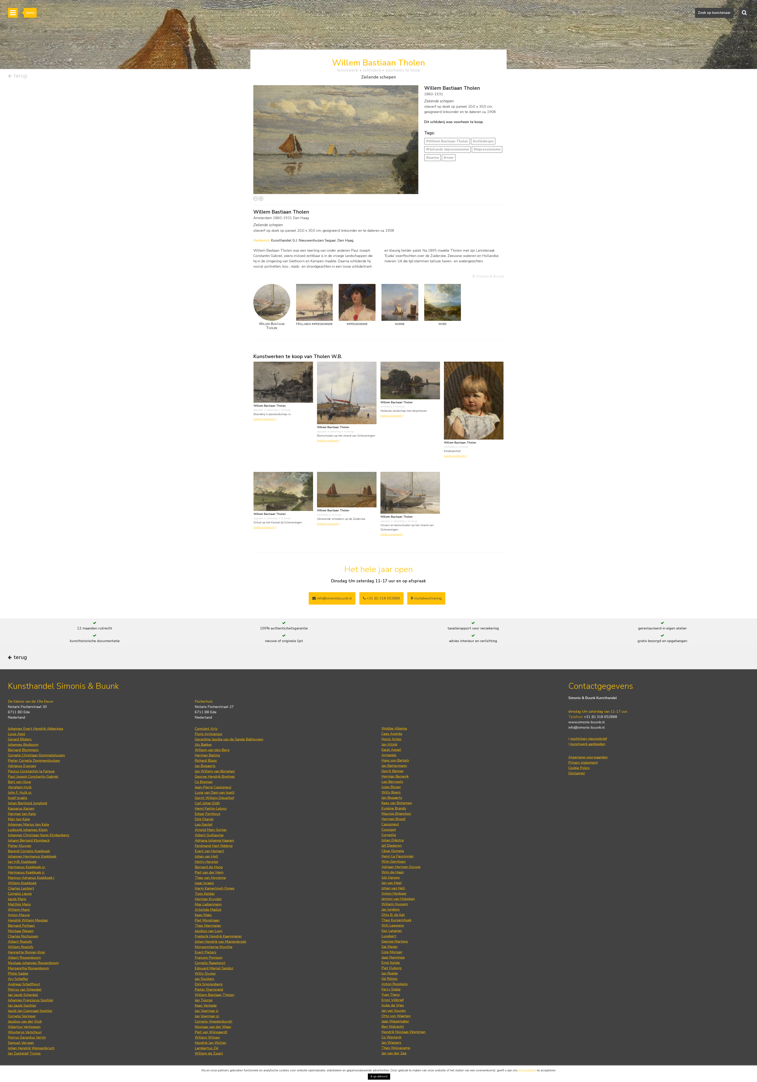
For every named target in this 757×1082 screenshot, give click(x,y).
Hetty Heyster (206, 861)
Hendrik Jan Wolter (210, 1042)
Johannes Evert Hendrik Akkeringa (35, 728)
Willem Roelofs (20, 947)
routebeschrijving (427, 598)
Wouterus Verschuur (25, 1032)
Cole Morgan (391, 952)
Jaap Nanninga (393, 957)
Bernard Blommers (23, 750)
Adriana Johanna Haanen (214, 840)
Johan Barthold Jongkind (27, 803)
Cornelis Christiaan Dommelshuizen (36, 755)
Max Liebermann (208, 904)
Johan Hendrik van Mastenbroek (220, 941)
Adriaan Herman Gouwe (400, 866)
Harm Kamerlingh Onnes (214, 888)
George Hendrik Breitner (215, 776)
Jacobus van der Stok (25, 1021)
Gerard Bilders (20, 739)
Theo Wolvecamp (395, 1048)
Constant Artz (206, 728)
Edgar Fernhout (207, 813)
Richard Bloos (206, 760)
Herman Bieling (207, 755)
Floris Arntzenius (208, 734)
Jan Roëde (389, 973)
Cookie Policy (579, 768)
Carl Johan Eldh (207, 803)
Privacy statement (583, 762)
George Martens (394, 941)
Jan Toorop (204, 1000)
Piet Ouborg (391, 968)
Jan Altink (389, 744)
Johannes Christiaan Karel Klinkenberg (38, 835)
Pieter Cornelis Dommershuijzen (34, 760)
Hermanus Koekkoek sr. (27, 867)
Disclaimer (576, 773)
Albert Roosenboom (24, 957)
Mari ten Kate (19, 819)
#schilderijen (483, 141)
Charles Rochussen (23, 936)
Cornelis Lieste (20, 893)
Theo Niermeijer (208, 925)
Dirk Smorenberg (209, 984)
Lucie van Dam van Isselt (215, 792)
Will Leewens (392, 925)
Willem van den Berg (212, 750)
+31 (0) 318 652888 (383, 598)
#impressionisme (487, 149)
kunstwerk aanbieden (587, 744)
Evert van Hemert (209, 851)
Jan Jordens (390, 909)
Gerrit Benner (392, 771)
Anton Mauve (19, 915)
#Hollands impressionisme (447, 149)
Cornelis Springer (22, 1016)
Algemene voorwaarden (588, 757)
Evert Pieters (205, 952)
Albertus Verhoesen (24, 1026)
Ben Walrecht (392, 1026)
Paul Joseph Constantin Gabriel (33, 776)
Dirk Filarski (204, 819)
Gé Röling (389, 978)
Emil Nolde (390, 962)
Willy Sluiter (205, 973)
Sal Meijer (389, 946)
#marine (432, 157)
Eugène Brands (393, 808)
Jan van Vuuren (393, 1010)
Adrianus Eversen (22, 766)
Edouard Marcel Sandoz (214, 968)
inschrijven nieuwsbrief (588, 738)
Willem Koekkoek (22, 883)
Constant (388, 829)
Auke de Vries (392, 1005)
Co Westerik (391, 1037)
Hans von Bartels (395, 760)
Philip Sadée (18, 973)
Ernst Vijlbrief (392, 1000)
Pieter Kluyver (19, 845)
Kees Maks (203, 915)
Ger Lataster (391, 930)
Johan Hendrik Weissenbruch (31, 1048)
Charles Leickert (21, 888)
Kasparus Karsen (21, 808)
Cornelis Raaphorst (210, 963)
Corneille (388, 835)
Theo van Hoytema (210, 877)
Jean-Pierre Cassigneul (213, 787)
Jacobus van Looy (208, 931)
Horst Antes (391, 739)
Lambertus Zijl (206, 1048)
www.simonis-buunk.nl (586, 722)
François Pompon (208, 957)
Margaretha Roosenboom (28, 968)
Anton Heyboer (393, 893)
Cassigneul (390, 824)
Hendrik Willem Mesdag (28, 920)
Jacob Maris (17, 899)
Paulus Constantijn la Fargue (31, 771)
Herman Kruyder (208, 899)
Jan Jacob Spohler (22, 1005)
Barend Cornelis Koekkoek (29, 851)
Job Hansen (390, 877)
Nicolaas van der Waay (213, 1026)
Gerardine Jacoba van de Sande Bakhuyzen (229, 739)
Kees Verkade (206, 1005)
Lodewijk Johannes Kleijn (28, 829)
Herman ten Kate (22, 813)
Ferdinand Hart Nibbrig (214, 845)
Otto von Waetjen (396, 1016)
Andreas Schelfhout (24, 984)
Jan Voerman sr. (207, 1016)
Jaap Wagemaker (395, 1021)
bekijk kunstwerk (264, 419)
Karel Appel (391, 749)
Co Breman (204, 782)
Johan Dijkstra (392, 840)
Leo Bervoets (392, 781)
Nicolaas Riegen (21, 931)
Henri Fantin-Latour (211, 808)
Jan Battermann (394, 765)
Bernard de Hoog (209, 867)
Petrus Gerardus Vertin (27, 1037)
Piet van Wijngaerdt (211, 1032)
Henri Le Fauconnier (397, 856)
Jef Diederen (391, 845)
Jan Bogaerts (205, 766)
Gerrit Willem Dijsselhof (214, 797)
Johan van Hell (206, 856)
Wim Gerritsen (393, 861)
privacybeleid (527, 1070)
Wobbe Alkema (394, 728)
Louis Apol (16, 734)
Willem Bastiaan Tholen (214, 994)
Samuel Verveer (21, 1042)
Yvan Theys (390, 994)
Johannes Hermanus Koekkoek (32, 856)
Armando (388, 755)
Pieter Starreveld (209, 989)
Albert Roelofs (20, 941)
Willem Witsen (207, 1037)
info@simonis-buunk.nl (586, 727)
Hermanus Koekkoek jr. (26, 872)
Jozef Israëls (17, 797)
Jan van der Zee (393, 1053)
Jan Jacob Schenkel (23, 994)
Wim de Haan (392, 872)
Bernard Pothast (21, 925)
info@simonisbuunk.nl (334, 598)
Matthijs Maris (19, 904)
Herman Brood (393, 819)
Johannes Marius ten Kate (28, 824)
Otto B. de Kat (393, 914)
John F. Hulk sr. (20, 792)
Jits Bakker (203, 744)
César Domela (392, 851)
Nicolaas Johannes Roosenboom (33, 963)
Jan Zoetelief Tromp (24, 1053)
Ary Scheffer (18, 979)
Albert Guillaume (209, 835)
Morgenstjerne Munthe (213, 947)
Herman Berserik (395, 776)
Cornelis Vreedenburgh (213, 1021)
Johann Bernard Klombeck (29, 840)
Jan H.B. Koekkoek (22, 861)
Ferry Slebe (391, 989)
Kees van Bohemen (396, 803)
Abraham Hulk (20, 787)
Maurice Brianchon (396, 813)
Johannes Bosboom (23, 744)
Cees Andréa (391, 733)
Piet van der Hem (209, 872)
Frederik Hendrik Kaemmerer (218, 936)
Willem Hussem (394, 904)
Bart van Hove (19, 782)
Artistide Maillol (208, 909)
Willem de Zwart (209, 1053)
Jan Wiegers (391, 1042)
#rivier (449, 157)
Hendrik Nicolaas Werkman (403, 1032)
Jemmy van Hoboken (398, 898)
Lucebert (388, 936)
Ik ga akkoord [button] (379, 1076)
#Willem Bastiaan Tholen (447, 141)
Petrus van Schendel (24, 989)
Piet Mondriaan (207, 920)
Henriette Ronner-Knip (26, 952)
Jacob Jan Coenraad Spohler (30, 1010)
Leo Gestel (204, 824)
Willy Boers (391, 792)
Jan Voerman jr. (207, 1010)
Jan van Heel (391, 882)
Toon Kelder (205, 893)
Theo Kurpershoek (396, 920)
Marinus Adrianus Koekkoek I (31, 877)
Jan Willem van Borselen (215, 771)
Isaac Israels (204, 883)
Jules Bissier (391, 787)
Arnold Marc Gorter (211, 829)
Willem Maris (19, 909)
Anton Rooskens (394, 984)
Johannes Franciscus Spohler (30, 1000)
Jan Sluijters (204, 979)
